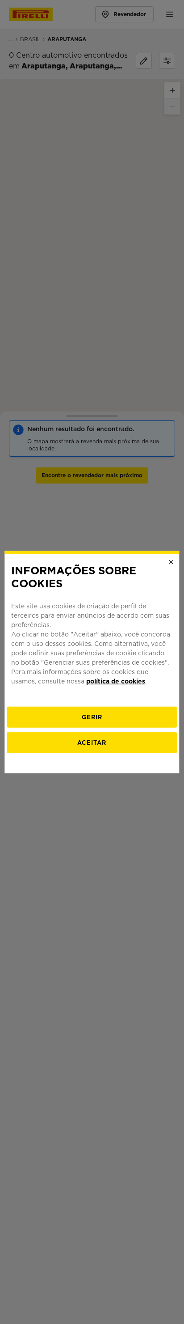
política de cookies (115, 680)
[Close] (171, 562)
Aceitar (91, 742)
